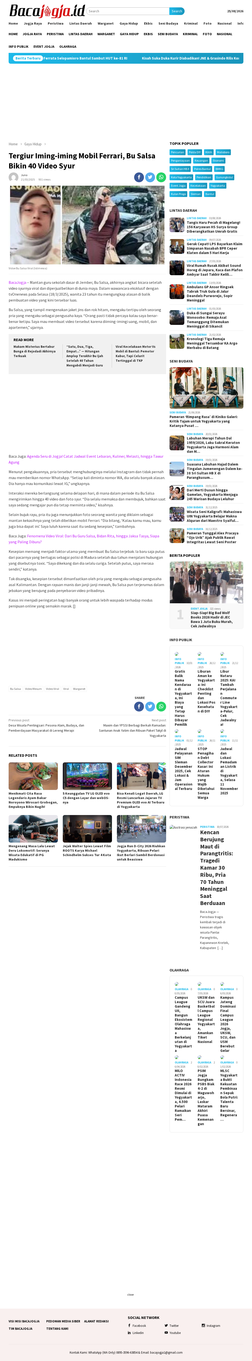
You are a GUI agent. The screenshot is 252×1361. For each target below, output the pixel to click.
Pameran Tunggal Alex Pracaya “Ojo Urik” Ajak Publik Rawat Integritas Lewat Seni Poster (212, 537)
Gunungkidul (224, 177)
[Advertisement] (126, 102)
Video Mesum (33, 689)
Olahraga (179, 970)
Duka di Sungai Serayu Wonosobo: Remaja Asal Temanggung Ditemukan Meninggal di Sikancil (208, 320)
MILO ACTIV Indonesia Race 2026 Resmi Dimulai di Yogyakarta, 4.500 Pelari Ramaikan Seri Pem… (183, 1095)
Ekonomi (218, 160)
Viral (66, 689)
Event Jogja (178, 185)
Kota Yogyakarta (181, 177)
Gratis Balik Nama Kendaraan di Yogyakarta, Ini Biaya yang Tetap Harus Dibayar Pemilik (183, 698)
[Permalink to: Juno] (13, 177)
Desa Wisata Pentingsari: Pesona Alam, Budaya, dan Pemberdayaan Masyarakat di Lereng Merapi (46, 725)
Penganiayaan (180, 160)
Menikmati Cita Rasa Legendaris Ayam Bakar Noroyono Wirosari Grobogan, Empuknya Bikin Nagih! (33, 800)
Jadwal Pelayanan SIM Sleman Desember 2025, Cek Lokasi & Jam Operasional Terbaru (183, 769)
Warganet (79, 689)
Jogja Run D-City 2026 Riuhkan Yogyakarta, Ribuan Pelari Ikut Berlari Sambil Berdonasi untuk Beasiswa (141, 853)
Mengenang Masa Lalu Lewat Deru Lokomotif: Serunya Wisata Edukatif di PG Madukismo (32, 853)
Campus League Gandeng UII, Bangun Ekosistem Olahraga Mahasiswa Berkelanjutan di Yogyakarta (183, 1024)
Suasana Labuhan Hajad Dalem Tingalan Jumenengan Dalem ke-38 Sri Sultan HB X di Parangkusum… (214, 471)
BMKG (219, 169)
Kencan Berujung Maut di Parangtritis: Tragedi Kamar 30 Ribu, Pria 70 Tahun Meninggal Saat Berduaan (215, 868)
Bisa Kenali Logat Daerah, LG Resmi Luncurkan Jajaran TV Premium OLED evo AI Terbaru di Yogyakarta (140, 800)
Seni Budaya (181, 361)
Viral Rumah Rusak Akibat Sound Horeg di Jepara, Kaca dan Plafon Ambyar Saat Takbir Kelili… (215, 270)
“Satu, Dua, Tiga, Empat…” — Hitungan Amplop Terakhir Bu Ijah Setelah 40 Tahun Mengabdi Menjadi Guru (84, 356)
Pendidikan (204, 177)
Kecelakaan (198, 185)
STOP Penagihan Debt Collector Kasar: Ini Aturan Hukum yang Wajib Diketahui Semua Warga (206, 773)
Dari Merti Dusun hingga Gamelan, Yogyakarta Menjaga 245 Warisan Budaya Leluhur (212, 494)
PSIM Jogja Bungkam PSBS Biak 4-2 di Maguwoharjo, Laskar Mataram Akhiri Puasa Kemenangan (206, 1097)
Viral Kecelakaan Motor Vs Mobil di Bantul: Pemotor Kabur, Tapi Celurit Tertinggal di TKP (136, 354)
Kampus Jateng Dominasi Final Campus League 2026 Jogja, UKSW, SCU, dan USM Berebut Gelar (228, 1024)
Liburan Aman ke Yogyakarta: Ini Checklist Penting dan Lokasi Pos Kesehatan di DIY (206, 691)
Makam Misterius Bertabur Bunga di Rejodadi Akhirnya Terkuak (35, 351)
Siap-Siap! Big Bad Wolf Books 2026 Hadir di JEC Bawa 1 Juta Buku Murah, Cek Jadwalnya (212, 619)
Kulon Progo (178, 194)
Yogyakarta (218, 185)
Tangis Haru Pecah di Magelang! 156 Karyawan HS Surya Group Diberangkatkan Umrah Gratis (213, 227)
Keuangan (201, 160)
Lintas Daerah (183, 210)
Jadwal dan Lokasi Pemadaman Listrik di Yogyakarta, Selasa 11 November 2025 (229, 771)
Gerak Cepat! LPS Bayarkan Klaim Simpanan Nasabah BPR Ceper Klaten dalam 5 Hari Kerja (214, 248)
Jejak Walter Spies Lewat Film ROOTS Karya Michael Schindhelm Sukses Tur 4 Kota (87, 850)
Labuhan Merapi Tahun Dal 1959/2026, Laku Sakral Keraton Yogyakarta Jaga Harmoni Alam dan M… (213, 445)
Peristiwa (179, 817)
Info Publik (181, 639)
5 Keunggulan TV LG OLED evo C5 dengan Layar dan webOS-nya (86, 797)
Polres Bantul (202, 169)
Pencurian (177, 152)
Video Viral (52, 689)
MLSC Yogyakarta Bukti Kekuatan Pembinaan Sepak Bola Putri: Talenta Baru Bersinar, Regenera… (229, 1095)
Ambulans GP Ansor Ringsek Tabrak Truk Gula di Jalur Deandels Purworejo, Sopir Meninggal (210, 293)
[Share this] (139, 177)
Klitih (208, 152)
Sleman (196, 194)
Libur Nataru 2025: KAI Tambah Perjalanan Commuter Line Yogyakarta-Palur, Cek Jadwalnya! (228, 698)
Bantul (209, 194)
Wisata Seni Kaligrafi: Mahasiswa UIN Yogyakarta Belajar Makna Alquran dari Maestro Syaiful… (214, 516)
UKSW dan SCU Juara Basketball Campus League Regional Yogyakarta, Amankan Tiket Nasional (206, 1019)
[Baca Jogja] (47, 11)
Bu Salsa (15, 689)
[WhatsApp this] (161, 177)
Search (177, 11)
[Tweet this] (150, 177)
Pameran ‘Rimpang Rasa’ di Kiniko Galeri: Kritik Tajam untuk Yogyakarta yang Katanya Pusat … (204, 421)
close (130, 1294)
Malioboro (223, 152)
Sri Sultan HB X (180, 169)
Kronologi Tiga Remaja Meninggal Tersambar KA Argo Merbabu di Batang (212, 343)
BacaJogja (17, 282)
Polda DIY (195, 152)
